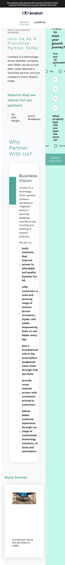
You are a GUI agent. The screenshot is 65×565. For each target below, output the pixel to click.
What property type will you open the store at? (55, 128)
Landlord (39, 22)
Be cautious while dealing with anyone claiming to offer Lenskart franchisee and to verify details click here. (32, 4)
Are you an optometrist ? (55, 59)
